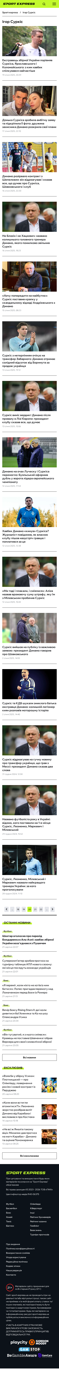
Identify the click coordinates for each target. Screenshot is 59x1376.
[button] (44, 4)
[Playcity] (19, 1342)
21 (35, 909)
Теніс (8, 1221)
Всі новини (29, 1057)
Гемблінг (34, 1225)
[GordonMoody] (38, 1342)
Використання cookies (18, 1253)
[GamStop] (30, 1349)
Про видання (13, 1244)
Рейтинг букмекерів (40, 1217)
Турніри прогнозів (39, 1234)
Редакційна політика (17, 1261)
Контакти (11, 1274)
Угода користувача (16, 1257)
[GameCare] (45, 1355)
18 (18, 909)
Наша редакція (14, 1270)
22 (41, 909)
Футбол (7, 931)
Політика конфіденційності (20, 1248)
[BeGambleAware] (22, 1355)
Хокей (9, 1217)
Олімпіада (35, 1204)
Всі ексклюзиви (29, 1155)
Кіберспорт (36, 1208)
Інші (32, 1212)
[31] (52, 909)
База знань (35, 1230)
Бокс (5, 980)
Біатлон (10, 1225)
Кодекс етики (13, 1266)
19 (24, 909)
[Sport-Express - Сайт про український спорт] (17, 4)
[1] (6, 909)
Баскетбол (11, 1208)
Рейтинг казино (38, 1221)
